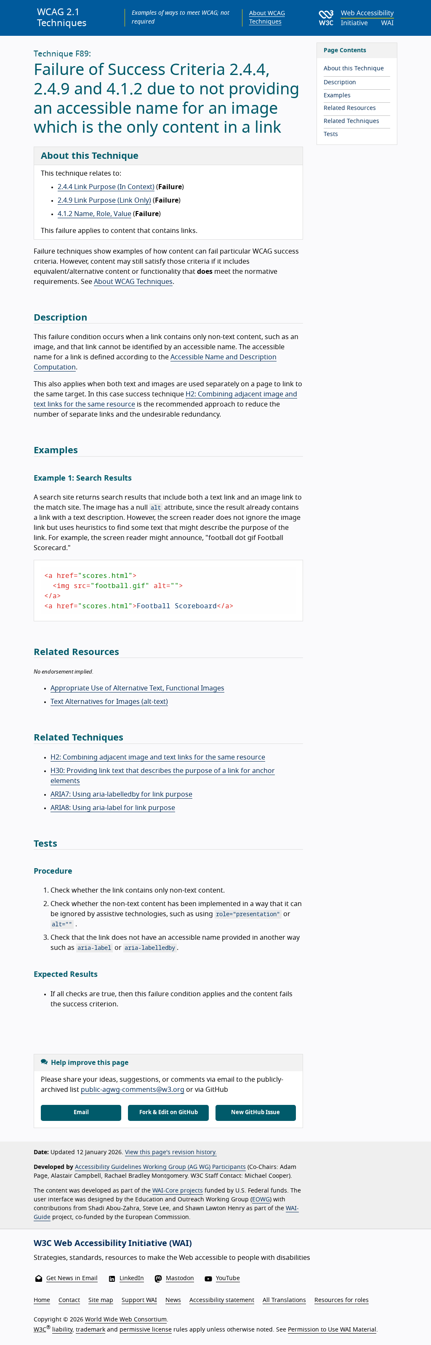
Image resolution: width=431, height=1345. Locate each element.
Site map (100, 1300)
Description (340, 83)
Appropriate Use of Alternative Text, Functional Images (137, 688)
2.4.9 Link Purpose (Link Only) (104, 200)
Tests (331, 134)
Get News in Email (72, 1278)
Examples (337, 96)
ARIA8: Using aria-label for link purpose (113, 808)
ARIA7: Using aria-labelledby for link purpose (121, 794)
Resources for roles (341, 1300)
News (173, 1300)
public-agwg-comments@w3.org (132, 1089)
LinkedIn (132, 1278)
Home (42, 1300)
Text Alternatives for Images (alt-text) (109, 701)
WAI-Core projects (177, 1191)
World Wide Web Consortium (126, 1320)
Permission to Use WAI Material (332, 1330)
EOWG (261, 1200)
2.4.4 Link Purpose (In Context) (106, 187)
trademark (90, 1330)
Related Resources (350, 108)
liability (62, 1330)
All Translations (284, 1300)
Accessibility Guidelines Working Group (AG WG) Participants (160, 1167)
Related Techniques (351, 121)
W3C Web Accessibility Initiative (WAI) (113, 1243)
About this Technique (354, 69)
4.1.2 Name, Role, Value (94, 214)
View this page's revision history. (171, 1152)
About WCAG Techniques (133, 281)
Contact (69, 1300)
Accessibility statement (221, 1300)
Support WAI (139, 1300)
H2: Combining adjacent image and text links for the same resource (158, 757)
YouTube (228, 1278)
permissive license (146, 1330)
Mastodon (180, 1278)
